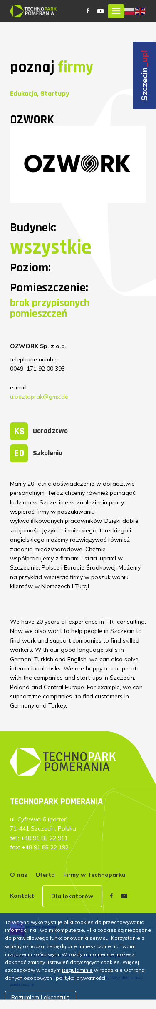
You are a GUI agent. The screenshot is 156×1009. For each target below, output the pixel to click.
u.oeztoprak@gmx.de (39, 396)
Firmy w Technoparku (94, 874)
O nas (18, 874)
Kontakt (22, 895)
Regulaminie (77, 970)
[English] (140, 10)
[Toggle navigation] (116, 11)
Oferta (45, 874)
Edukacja (23, 93)
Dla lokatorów (72, 896)
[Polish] (129, 10)
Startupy (54, 93)
